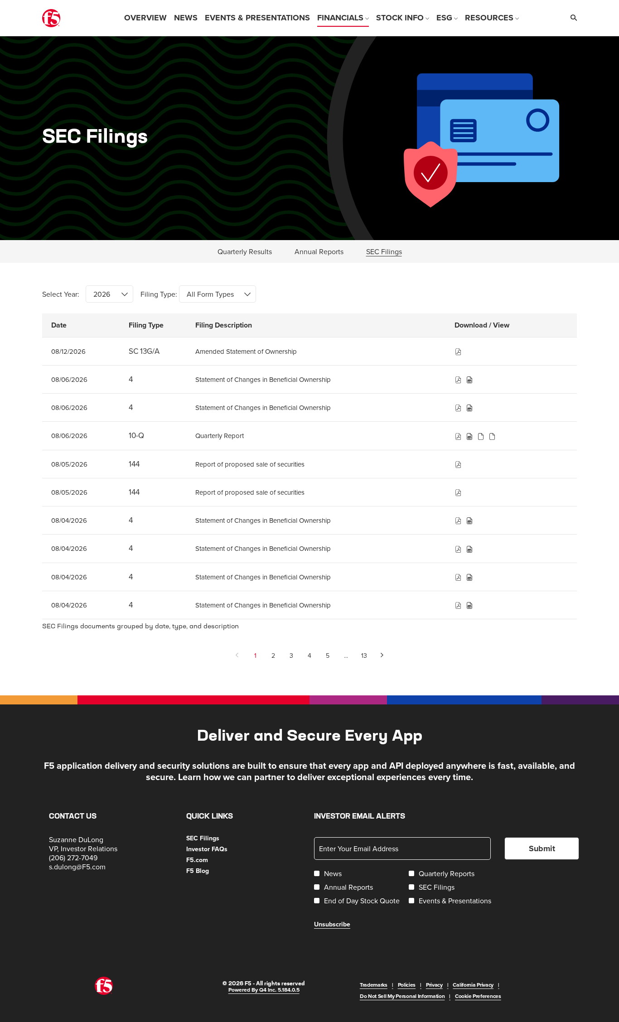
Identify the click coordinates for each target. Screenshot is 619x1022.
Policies (407, 984)
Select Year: (60, 294)
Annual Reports (348, 887)
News (333, 873)
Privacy (434, 984)
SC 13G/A (144, 351)
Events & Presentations (455, 900)
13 (364, 655)
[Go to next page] (382, 656)
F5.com (208, 860)
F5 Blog (208, 871)
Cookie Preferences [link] (478, 996)
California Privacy (473, 984)
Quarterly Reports (446, 873)
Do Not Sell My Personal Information (402, 996)
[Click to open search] (571, 17)
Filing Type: (158, 294)
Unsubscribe (332, 924)
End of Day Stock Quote (362, 900)
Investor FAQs (218, 849)
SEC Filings (214, 838)
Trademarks (373, 984)
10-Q (136, 435)
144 (134, 463)
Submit (542, 848)
